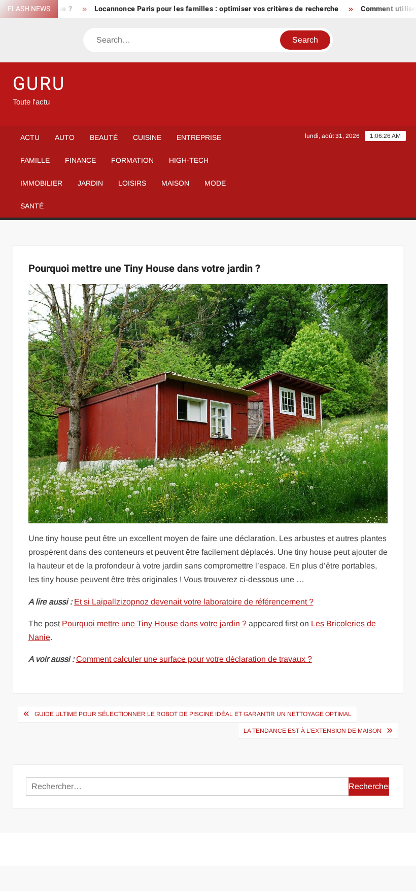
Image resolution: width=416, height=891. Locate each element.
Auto (65, 137)
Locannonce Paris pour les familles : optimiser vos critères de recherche (204, 9)
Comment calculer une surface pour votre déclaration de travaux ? (194, 659)
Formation (132, 160)
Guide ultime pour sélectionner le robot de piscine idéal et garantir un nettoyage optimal (193, 714)
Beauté (104, 137)
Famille (35, 160)
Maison (175, 183)
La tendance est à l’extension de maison (313, 730)
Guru (39, 83)
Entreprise (199, 137)
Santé (32, 206)
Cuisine (147, 137)
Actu (30, 137)
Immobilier (41, 183)
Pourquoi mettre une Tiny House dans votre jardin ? (154, 623)
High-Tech (189, 160)
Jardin (90, 183)
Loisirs (132, 183)
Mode (215, 183)
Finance (80, 160)
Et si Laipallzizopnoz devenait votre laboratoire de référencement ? (194, 601)
